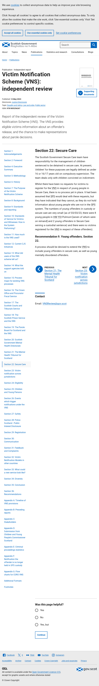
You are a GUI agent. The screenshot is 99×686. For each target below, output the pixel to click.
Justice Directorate (19, 102)
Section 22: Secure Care (15, 364)
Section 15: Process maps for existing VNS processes (14, 281)
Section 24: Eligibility (13, 383)
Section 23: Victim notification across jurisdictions (12, 373)
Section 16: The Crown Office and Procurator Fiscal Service (14, 293)
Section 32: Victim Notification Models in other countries (14, 460)
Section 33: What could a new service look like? (14, 471)
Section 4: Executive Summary (13, 168)
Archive (18, 661)
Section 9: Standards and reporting (13, 208)
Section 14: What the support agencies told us (14, 268)
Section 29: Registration (15, 432)
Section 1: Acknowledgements (13, 152)
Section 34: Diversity (13, 479)
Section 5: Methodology (15, 176)
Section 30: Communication (11, 440)
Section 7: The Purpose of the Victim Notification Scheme (14, 191)
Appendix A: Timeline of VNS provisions (15, 502)
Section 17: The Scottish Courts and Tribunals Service (13, 305)
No (41, 617)
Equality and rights (14, 105)
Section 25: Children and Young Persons (13, 390)
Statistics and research (56, 52)
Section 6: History (12, 182)
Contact (28, 661)
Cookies (38, 661)
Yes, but (44, 624)
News (24, 52)
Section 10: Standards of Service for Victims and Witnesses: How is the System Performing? (14, 222)
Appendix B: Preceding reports (14, 511)
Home (4, 60)
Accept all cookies (12, 33)
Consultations (77, 52)
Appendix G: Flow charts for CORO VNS (13, 573)
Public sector (40, 105)
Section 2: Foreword (13, 160)
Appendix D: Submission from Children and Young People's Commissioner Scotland (14, 534)
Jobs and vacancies (69, 661)
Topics (15, 52)
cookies (15, 5)
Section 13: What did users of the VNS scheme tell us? (13, 256)
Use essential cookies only (39, 33)
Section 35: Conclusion (14, 485)
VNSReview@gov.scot (55, 303)
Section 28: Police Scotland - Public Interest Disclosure (12, 423)
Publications (36, 52)
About (4, 52)
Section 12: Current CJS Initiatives (15, 245)
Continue (41, 635)
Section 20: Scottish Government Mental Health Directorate (13, 342)
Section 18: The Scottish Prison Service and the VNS (14, 318)
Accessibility (7, 661)
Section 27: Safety (12, 414)
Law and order (28, 105)
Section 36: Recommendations (12, 492)
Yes (42, 610)
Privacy (84, 661)
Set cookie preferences (68, 32)
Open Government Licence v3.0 (46, 672)
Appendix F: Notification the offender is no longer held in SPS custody (13, 561)
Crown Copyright (51, 661)
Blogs (90, 52)
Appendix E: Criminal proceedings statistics (14, 548)
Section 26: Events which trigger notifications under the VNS (14, 403)
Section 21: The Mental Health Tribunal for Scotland (14, 355)
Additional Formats (13, 581)
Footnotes (8, 587)
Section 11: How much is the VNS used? (14, 236)
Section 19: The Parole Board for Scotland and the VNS (14, 330)
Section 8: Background (14, 200)
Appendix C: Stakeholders (10, 520)
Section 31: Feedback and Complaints (14, 449)
